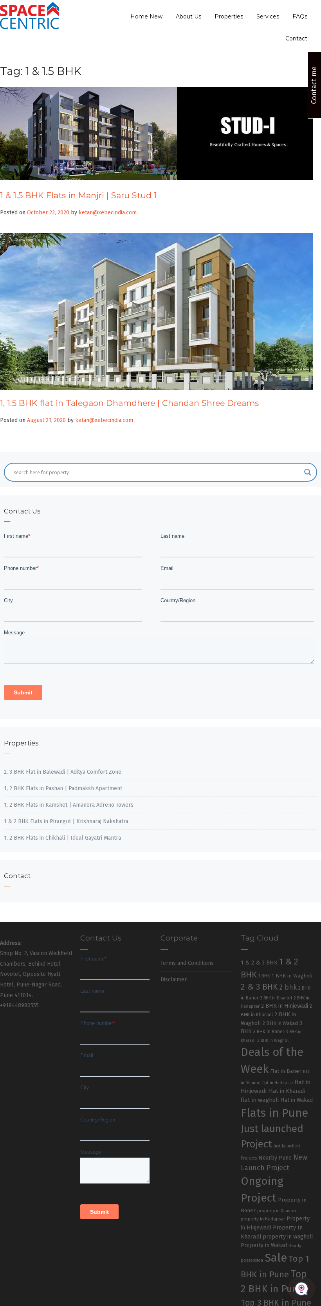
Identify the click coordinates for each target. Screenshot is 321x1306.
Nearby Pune (275, 1157)
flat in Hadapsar (277, 1082)
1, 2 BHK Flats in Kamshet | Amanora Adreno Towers (68, 805)
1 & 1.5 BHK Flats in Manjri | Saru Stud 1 (78, 195)
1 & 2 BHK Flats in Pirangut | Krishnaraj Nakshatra (66, 821)
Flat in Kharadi (286, 1090)
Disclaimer (173, 979)
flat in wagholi (260, 1099)
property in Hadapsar (263, 1219)
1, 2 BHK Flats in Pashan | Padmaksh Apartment (63, 788)
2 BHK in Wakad (280, 1023)
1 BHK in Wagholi (292, 976)
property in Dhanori (276, 1210)
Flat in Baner (285, 1071)
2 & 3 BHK (259, 987)
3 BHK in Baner (268, 1031)
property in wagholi (288, 1236)
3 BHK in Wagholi (273, 1040)
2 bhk (288, 987)
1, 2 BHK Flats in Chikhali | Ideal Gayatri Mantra (62, 838)
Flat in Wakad (296, 1100)
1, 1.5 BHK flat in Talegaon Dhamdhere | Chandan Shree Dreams (129, 403)
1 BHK (264, 976)
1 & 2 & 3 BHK (259, 962)
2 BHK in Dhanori (276, 998)
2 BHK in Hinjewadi (284, 1005)
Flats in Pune (274, 1113)
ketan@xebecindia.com (108, 212)
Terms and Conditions (187, 963)
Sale (276, 1258)
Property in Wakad (264, 1245)
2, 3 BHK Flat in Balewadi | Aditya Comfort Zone (62, 772)
